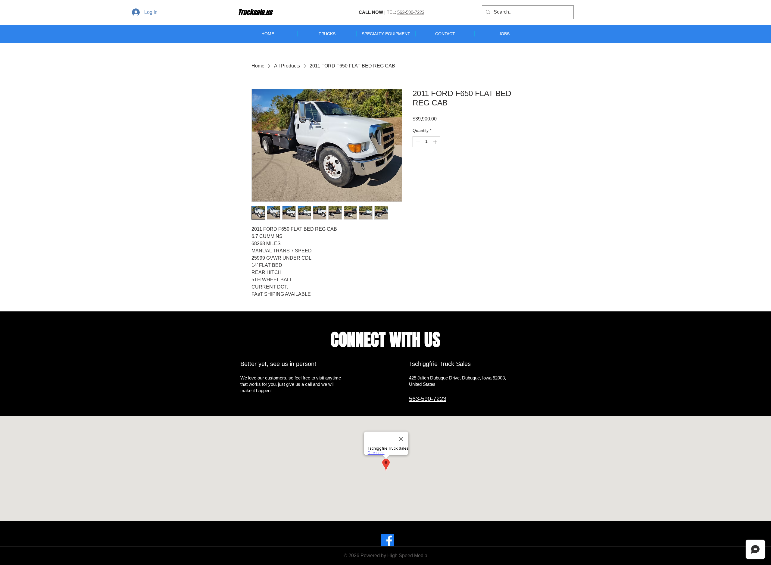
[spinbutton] (426, 141)
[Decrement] (417, 141)
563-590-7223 (410, 12)
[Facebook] (387, 540)
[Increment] (435, 141)
